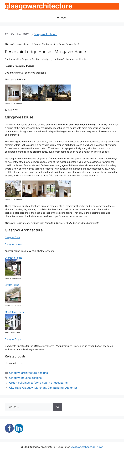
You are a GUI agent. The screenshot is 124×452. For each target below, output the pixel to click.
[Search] (57, 407)
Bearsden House (13, 257)
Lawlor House (12, 284)
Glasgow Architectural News (87, 446)
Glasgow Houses (13, 244)
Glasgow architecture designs (28, 372)
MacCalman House (15, 312)
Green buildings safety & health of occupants (38, 382)
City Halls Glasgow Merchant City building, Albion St (43, 387)
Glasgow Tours (12, 237)
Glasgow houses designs (25, 377)
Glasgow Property (14, 339)
